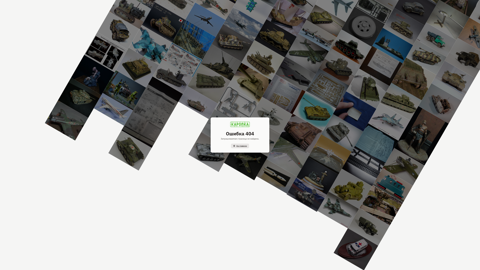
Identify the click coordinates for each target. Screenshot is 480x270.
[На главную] (240, 124)
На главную (241, 146)
